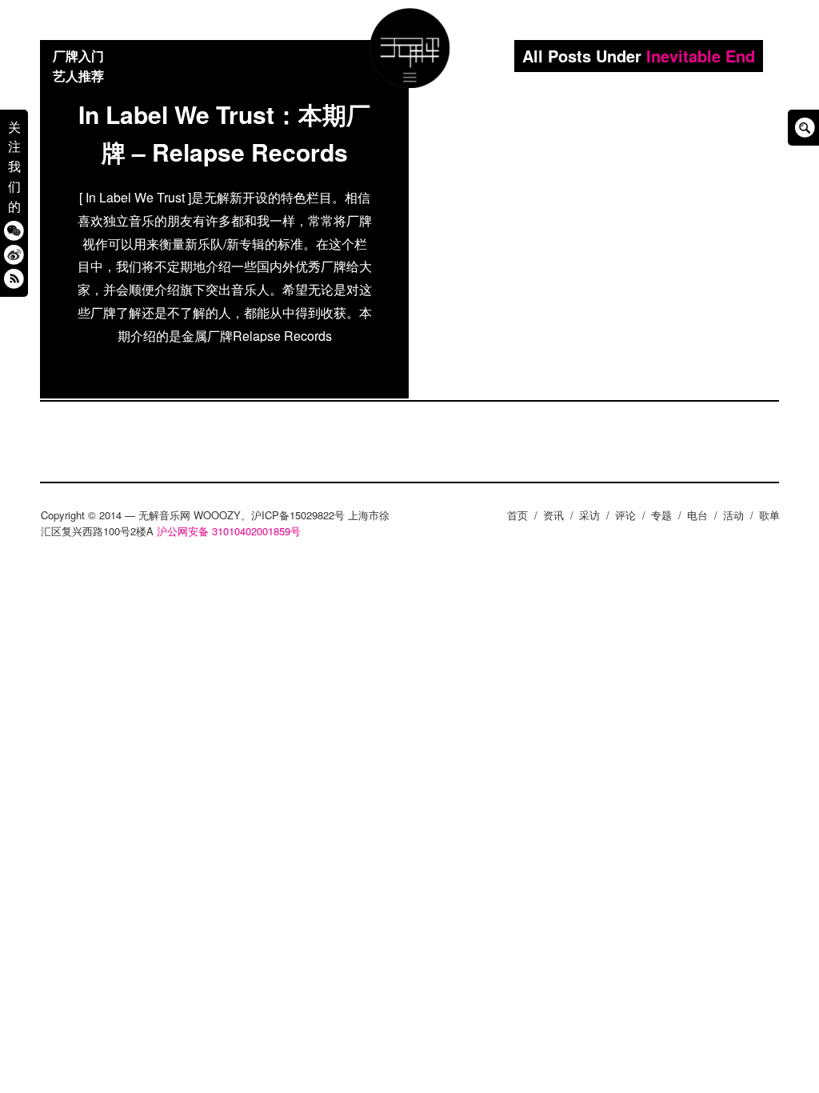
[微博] (14, 254)
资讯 (553, 514)
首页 (517, 514)
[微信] (14, 230)
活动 (733, 514)
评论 (625, 514)
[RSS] (14, 278)
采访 (589, 514)
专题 (661, 514)
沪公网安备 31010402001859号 (229, 530)
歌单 (769, 514)
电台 (697, 514)
